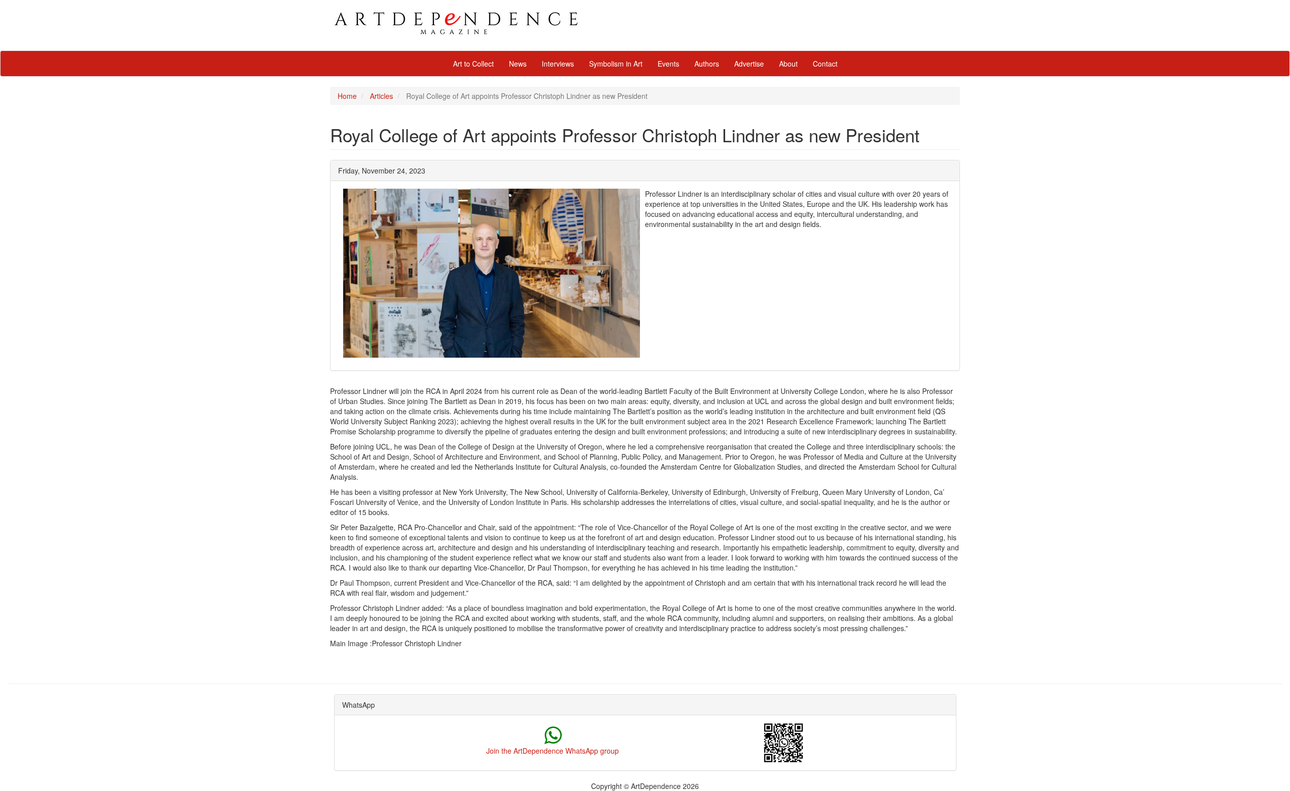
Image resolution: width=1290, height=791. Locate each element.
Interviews (558, 64)
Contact (825, 64)
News (518, 64)
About (788, 64)
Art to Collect (473, 64)
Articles (381, 96)
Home (347, 96)
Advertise (749, 64)
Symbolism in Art (615, 64)
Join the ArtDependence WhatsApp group (552, 751)
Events (668, 64)
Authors (706, 64)
